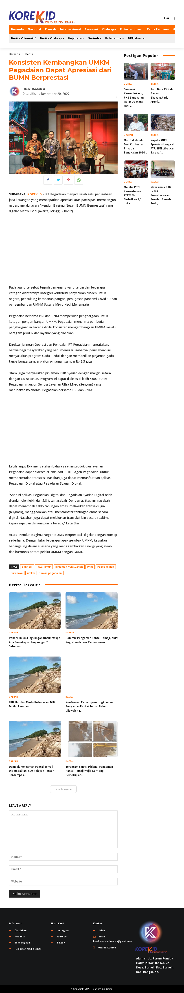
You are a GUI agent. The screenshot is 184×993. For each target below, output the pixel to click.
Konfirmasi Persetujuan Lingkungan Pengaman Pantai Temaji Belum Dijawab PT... (89, 706)
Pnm (90, 566)
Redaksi (38, 89)
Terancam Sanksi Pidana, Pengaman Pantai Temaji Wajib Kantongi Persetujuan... (89, 771)
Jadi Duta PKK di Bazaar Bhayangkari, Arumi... (162, 95)
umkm (31, 573)
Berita (29, 54)
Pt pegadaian (105, 566)
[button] (169, 18)
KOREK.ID (34, 194)
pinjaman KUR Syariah (69, 566)
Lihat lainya (62, 789)
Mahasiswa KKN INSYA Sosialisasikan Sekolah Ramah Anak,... (161, 195)
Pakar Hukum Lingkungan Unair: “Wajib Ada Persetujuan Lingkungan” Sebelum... (34, 642)
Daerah (13, 632)
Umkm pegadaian (50, 573)
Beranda (14, 54)
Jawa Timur (44, 566)
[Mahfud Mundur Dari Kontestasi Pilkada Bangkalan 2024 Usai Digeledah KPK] (136, 122)
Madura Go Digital (102, 989)
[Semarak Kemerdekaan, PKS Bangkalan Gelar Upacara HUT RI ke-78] (136, 71)
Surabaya (17, 573)
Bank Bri (27, 566)
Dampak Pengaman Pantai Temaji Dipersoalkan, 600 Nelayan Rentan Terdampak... (31, 771)
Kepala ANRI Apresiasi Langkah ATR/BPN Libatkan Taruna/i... (162, 146)
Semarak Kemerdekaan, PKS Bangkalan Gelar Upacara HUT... (134, 97)
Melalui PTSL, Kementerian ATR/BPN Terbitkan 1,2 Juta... (133, 195)
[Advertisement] (63, 251)
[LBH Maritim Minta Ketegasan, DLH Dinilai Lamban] (35, 675)
